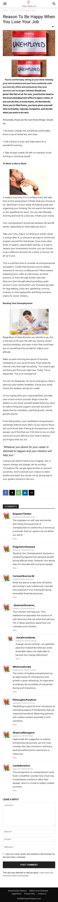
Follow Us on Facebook (38, 891)
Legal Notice (17, 893)
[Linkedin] (25, 492)
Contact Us (42, 893)
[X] (12, 492)
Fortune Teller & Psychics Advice (23, 10)
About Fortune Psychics (17, 891)
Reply (15, 539)
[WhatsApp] (18, 492)
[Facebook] (5, 492)
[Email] (31, 492)
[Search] (54, 4)
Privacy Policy (29, 893)
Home (5, 10)
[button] (4, 4)
